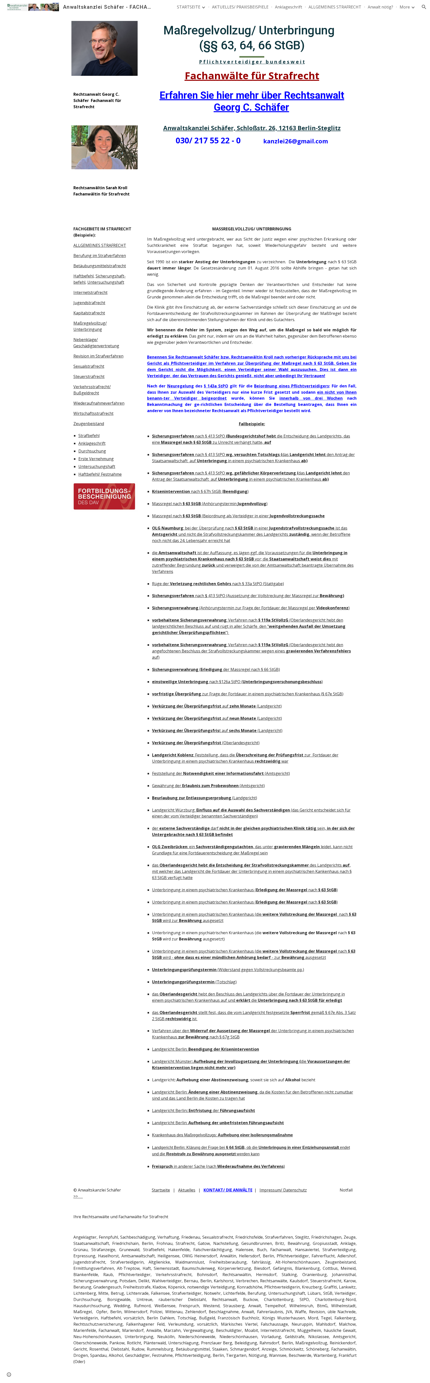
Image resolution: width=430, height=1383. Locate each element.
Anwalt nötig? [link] (380, 7)
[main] (104, 100)
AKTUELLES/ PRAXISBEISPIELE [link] (240, 7)
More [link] (405, 7)
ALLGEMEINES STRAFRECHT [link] (335, 7)
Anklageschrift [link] (288, 7)
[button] (424, 7)
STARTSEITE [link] (188, 7)
